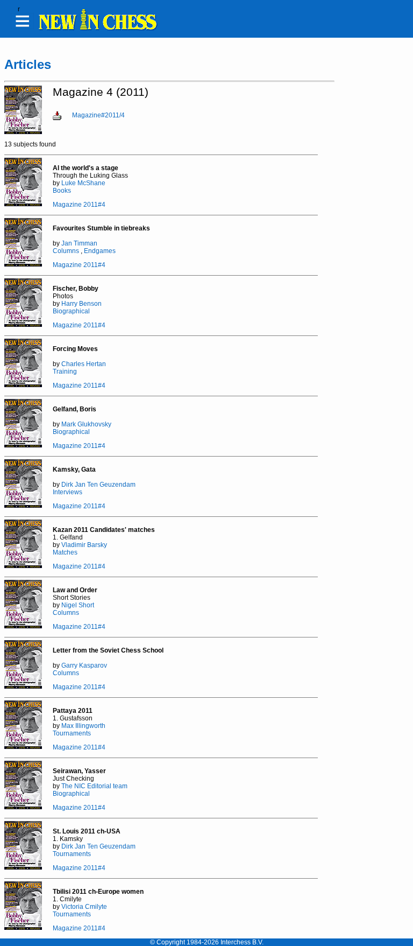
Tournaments (72, 733)
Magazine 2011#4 (79, 204)
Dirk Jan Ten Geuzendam (98, 484)
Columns (66, 251)
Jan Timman (79, 243)
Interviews (67, 492)
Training (65, 371)
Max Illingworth (83, 726)
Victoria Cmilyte (84, 906)
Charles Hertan (83, 364)
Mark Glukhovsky (86, 424)
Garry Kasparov (84, 665)
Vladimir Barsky (84, 545)
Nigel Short (77, 605)
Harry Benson (81, 303)
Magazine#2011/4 (98, 115)
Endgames (100, 251)
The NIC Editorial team (94, 786)
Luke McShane (83, 183)
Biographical (71, 311)
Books (62, 190)
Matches (65, 552)
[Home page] (97, 28)
